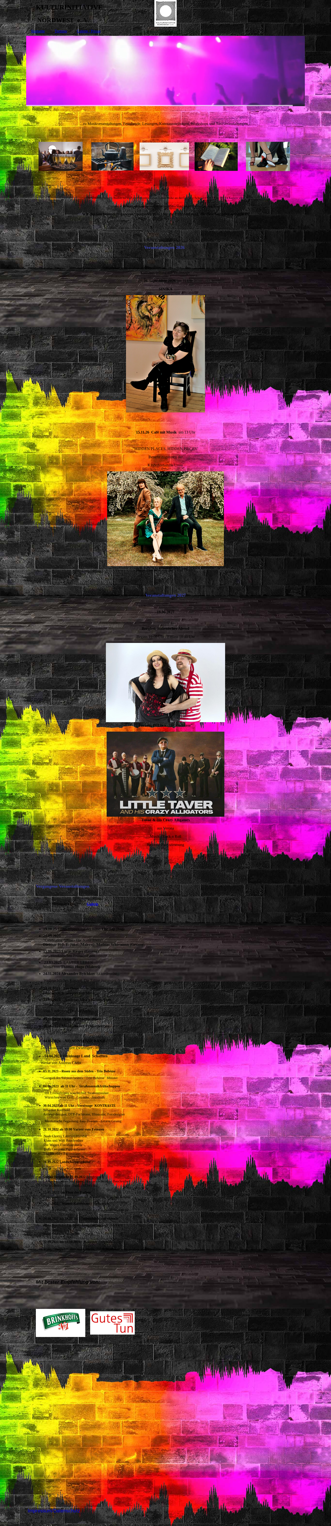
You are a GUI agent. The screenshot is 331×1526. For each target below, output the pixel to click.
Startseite (38, 31)
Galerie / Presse (89, 31)
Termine (61, 31)
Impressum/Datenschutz (54, 1510)
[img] (165, 13)
